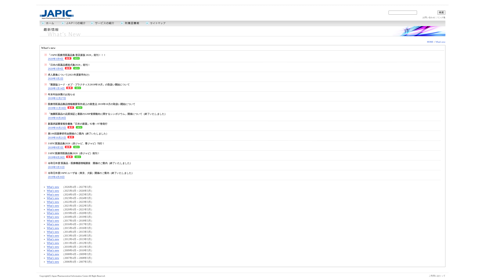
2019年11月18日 (57, 108)
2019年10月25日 (57, 128)
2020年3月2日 (55, 78)
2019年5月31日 (56, 167)
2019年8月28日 (56, 157)
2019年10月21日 (57, 137)
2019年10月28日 (57, 118)
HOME (430, 42)
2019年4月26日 (56, 177)
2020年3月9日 (56, 59)
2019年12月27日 (57, 98)
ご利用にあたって (437, 276)
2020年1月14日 (56, 88)
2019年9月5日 (56, 147)
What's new (440, 42)
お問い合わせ (428, 17)
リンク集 (441, 17)
